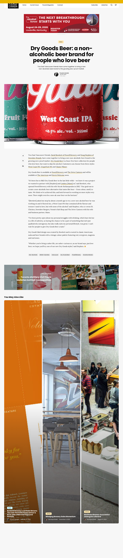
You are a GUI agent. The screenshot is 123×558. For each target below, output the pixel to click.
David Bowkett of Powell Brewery (64, 155)
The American (42, 175)
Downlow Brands (88, 255)
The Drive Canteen (75, 172)
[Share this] (23, 155)
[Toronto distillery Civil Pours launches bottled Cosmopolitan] (33, 277)
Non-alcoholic (33, 255)
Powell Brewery (58, 172)
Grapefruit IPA (46, 167)
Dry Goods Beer (57, 161)
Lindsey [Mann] (67, 183)
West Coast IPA (34, 167)
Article (48, 514)
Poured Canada (64, 73)
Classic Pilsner (61, 167)
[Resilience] (90, 277)
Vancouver (55, 255)
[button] (116, 5)
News (60, 42)
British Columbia (44, 255)
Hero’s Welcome (58, 175)
